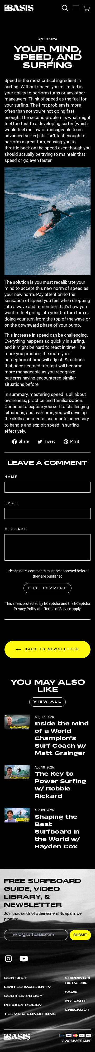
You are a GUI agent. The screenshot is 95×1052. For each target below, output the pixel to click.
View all (47, 701)
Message (15, 529)
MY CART (76, 1001)
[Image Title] (8, 958)
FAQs (71, 992)
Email (12, 503)
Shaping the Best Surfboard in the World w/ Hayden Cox (57, 832)
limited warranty (27, 987)
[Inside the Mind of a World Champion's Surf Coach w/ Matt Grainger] (17, 722)
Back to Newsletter (51, 649)
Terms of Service (57, 609)
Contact (15, 978)
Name (11, 477)
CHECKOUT (77, 1010)
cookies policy (23, 996)
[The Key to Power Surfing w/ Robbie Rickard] (17, 772)
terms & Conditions (30, 1014)
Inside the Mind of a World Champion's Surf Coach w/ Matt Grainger (62, 738)
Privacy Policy (25, 609)
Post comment (47, 588)
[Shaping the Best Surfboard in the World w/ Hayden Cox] (17, 815)
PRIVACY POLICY (23, 1005)
